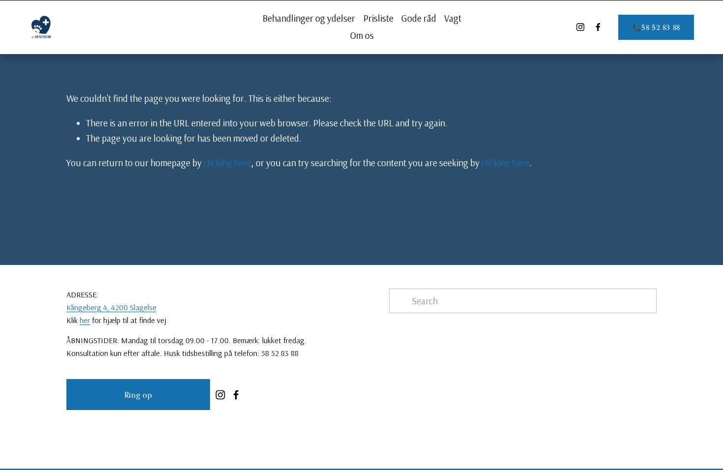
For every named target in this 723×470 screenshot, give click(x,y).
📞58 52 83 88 (656, 27)
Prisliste (378, 18)
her (85, 320)
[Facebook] (598, 27)
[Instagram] (580, 27)
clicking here (227, 163)
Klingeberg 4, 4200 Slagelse (111, 307)
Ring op (138, 395)
